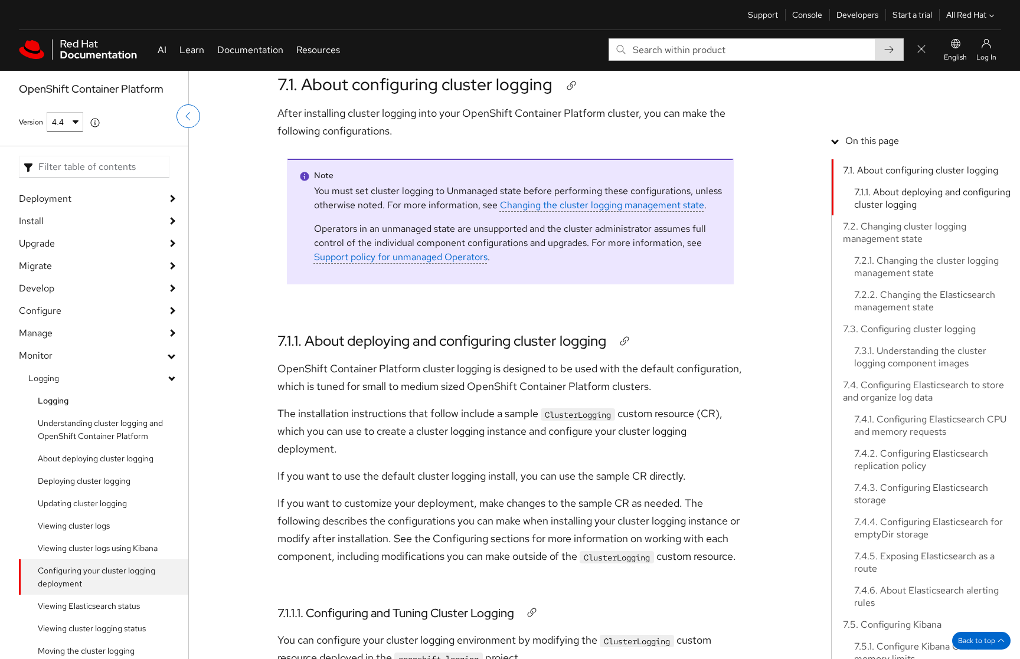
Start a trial (912, 14)
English (955, 57)
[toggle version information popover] (95, 122)
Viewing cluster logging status (92, 628)
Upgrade (37, 243)
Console (807, 14)
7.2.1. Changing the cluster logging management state (926, 266)
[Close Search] (921, 50)
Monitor (36, 355)
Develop (36, 288)
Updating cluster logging (82, 503)
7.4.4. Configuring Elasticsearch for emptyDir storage (928, 528)
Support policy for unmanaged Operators (401, 257)
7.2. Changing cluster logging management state (904, 232)
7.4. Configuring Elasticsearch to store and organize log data (923, 391)
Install (31, 221)
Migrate (35, 266)
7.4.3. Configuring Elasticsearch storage (921, 493)
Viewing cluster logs (74, 525)
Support (763, 14)
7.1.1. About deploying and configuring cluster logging (441, 341)
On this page (872, 141)
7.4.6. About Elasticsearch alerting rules (926, 596)
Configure (40, 310)
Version (31, 122)
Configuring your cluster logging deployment (96, 577)
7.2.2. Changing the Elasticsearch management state (924, 300)
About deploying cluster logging (95, 458)
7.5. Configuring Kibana (892, 624)
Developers (857, 14)
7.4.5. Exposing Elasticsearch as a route (924, 562)
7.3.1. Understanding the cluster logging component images (920, 357)
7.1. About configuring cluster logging (414, 84)
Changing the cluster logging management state (602, 205)
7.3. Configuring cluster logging (909, 329)
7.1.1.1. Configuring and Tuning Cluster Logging (395, 613)
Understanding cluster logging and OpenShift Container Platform (100, 429)
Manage (36, 333)
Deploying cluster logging (84, 481)
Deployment (45, 198)
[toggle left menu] (188, 116)
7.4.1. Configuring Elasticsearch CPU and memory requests (930, 425)
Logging (43, 378)
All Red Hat (966, 14)
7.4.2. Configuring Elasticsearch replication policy (921, 459)
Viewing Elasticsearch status (89, 606)
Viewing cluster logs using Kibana (98, 548)
